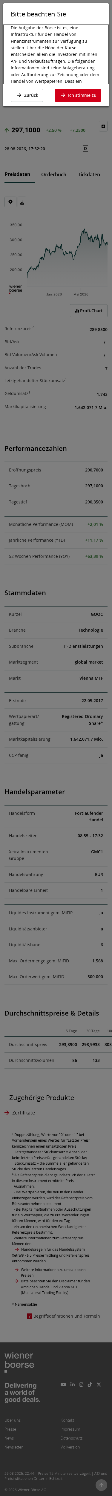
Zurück (31, 95)
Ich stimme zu (82, 95)
